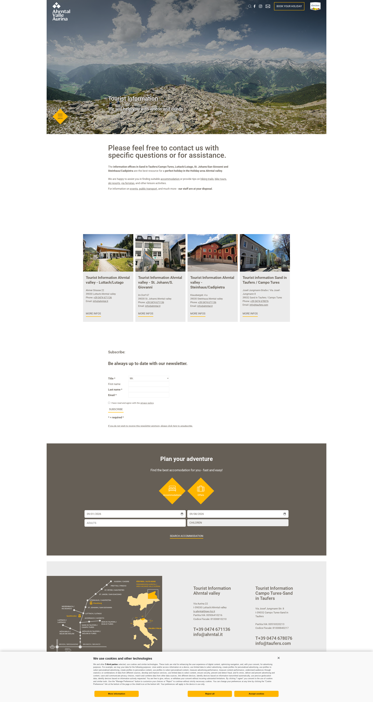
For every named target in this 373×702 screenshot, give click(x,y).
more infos (93, 313)
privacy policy (147, 403)
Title (111, 378)
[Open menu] (60, 115)
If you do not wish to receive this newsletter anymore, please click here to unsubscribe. (150, 426)
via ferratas (127, 183)
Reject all (209, 694)
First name (114, 384)
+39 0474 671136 (103, 297)
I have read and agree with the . (132, 403)
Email (111, 395)
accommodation (170, 178)
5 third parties (111, 664)
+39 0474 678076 (259, 301)
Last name (114, 389)
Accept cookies (256, 694)
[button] (278, 658)
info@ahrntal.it (100, 301)
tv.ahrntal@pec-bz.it (204, 611)
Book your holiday (289, 6)
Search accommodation (186, 535)
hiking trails (207, 178)
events (134, 188)
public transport (148, 188)
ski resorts (114, 183)
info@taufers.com (259, 304)
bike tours (220, 178)
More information (116, 694)
